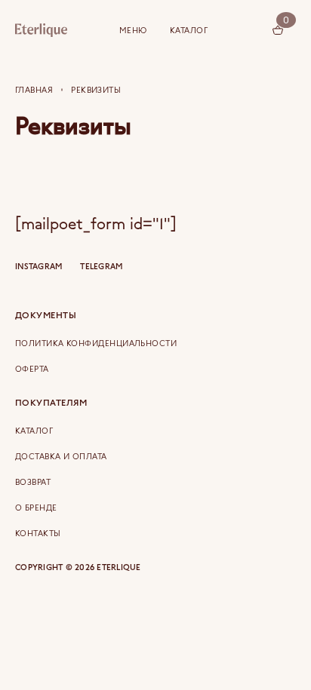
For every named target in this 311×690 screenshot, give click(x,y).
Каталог (189, 30)
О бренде (36, 507)
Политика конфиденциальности (96, 343)
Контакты (38, 533)
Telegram (101, 266)
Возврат (33, 482)
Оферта (32, 368)
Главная (34, 89)
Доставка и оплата (61, 456)
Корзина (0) (278, 30)
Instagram (38, 266)
